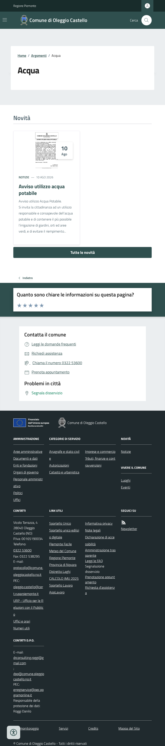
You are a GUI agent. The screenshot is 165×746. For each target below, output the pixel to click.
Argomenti (39, 55)
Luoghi (125, 480)
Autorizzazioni (59, 465)
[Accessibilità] (13, 732)
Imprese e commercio (100, 451)
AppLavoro (56, 592)
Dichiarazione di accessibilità (100, 541)
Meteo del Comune (62, 550)
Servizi (63, 728)
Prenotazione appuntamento (100, 579)
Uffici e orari (21, 621)
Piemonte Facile (60, 544)
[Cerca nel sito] (145, 20)
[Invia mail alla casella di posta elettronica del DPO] (28, 660)
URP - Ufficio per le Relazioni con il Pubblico (28, 607)
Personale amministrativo (28, 482)
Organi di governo (25, 472)
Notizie (24, 177)
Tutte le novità (82, 252)
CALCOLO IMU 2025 (64, 578)
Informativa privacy (99, 523)
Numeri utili (21, 628)
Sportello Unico (60, 523)
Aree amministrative (27, 451)
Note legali (93, 530)
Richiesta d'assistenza (100, 590)
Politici (18, 492)
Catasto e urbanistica (64, 472)
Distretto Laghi (59, 571)
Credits (93, 728)
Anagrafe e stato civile (64, 455)
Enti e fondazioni (25, 465)
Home (22, 55)
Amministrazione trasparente (100, 552)
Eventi (125, 487)
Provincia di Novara (62, 564)
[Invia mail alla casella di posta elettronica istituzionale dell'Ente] (28, 571)
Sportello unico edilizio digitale (64, 534)
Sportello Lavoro (61, 585)
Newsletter (129, 528)
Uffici (16, 499)
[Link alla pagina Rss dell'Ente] (123, 522)
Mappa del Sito (129, 728)
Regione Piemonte (24, 5)
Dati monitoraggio (26, 728)
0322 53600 (22, 550)
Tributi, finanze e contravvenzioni (100, 462)
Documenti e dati (25, 458)
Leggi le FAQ (94, 560)
